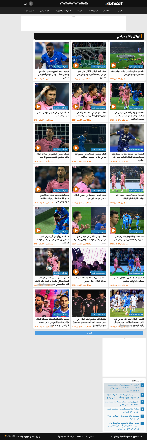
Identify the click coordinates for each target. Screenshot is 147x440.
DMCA (80, 436)
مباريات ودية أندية (136, 66)
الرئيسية (118, 10)
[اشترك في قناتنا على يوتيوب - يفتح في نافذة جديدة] (70, 3)
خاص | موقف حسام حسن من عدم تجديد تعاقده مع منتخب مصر (122, 403)
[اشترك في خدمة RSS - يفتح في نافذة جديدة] (86, 3)
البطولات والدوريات (63, 10)
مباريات (80, 10)
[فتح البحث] (25, 3)
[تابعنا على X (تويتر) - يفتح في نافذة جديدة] (78, 3)
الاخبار (106, 10)
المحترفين (44, 10)
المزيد (89, 333)
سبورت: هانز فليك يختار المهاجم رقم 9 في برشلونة (123, 417)
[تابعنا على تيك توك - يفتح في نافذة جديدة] (74, 3)
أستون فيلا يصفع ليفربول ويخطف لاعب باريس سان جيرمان (123, 410)
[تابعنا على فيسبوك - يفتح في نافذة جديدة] (62, 3)
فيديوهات (93, 10)
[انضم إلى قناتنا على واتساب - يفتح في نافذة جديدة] (82, 3)
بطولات (114, 436)
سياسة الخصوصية (66, 436)
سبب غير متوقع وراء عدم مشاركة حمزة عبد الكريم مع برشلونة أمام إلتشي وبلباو (123, 396)
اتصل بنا (90, 436)
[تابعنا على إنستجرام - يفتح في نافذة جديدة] (66, 3)
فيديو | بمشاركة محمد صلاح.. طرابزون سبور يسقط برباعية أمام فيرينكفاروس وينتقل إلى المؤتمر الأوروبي (123, 426)
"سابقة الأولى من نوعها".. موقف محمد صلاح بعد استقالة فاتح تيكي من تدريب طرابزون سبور (123, 388)
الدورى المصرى (27, 10)
